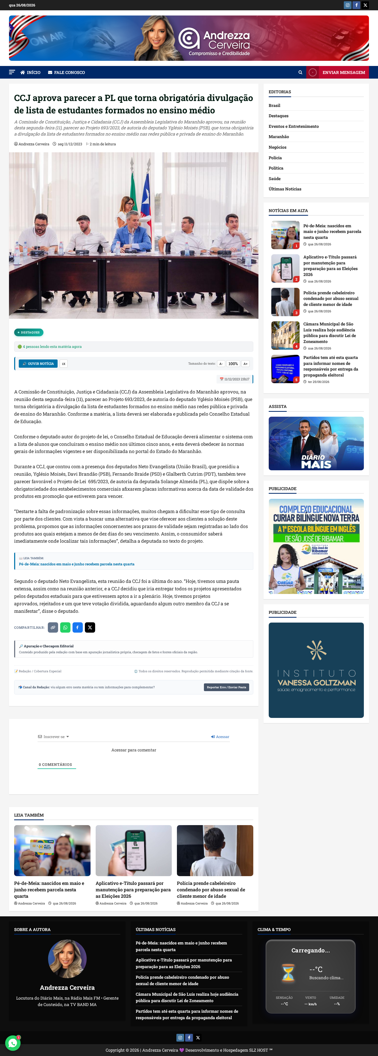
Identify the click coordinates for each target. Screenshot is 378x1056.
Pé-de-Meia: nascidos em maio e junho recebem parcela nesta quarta (76, 563)
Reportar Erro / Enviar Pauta (226, 687)
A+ (245, 364)
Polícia (275, 157)
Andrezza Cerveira (34, 143)
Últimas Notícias (285, 189)
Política (276, 168)
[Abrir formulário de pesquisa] (300, 72)
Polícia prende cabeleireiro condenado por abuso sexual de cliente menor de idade (211, 889)
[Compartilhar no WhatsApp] (65, 627)
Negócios (277, 147)
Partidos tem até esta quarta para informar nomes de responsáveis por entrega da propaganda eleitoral (285, 369)
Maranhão (279, 136)
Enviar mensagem (344, 72)
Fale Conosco (69, 72)
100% (233, 363)
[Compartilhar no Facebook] (78, 627)
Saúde (275, 178)
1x (63, 364)
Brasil (274, 105)
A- (221, 364)
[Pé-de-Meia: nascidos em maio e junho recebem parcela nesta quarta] (52, 850)
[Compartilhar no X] (90, 627)
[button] (12, 72)
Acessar (222, 736)
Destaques (30, 332)
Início (33, 72)
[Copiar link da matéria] (53, 627)
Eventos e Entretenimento (294, 126)
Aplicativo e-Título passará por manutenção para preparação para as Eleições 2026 (133, 889)
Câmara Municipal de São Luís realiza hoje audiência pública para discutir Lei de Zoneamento (285, 335)
